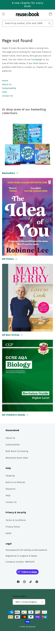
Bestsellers (8, 173)
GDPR (8, 533)
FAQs (8, 495)
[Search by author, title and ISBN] (50, 23)
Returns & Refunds (15, 482)
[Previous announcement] (5, 5)
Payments (11, 489)
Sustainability (13, 444)
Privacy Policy (13, 526)
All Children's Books (13, 414)
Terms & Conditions (16, 520)
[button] (3, 14)
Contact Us (11, 502)
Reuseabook (31, 627)
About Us (10, 438)
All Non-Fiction (11, 334)
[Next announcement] (50, 5)
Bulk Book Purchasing (17, 451)
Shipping (10, 475)
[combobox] (27, 23)
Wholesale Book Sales (17, 458)
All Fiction (8, 258)
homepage (36, 59)
